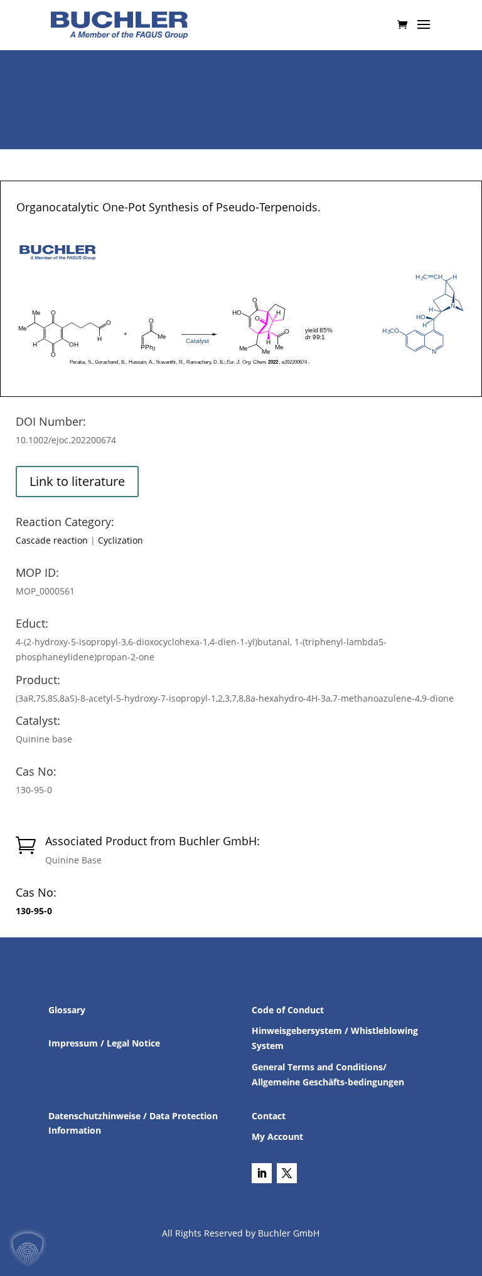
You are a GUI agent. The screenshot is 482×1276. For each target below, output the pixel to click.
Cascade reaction (52, 540)
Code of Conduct (288, 1010)
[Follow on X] (287, 1173)
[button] (27, 1248)
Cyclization (120, 540)
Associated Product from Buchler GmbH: (152, 840)
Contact (269, 1116)
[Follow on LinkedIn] (262, 1173)
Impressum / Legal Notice (104, 1043)
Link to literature (77, 481)
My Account (277, 1136)
